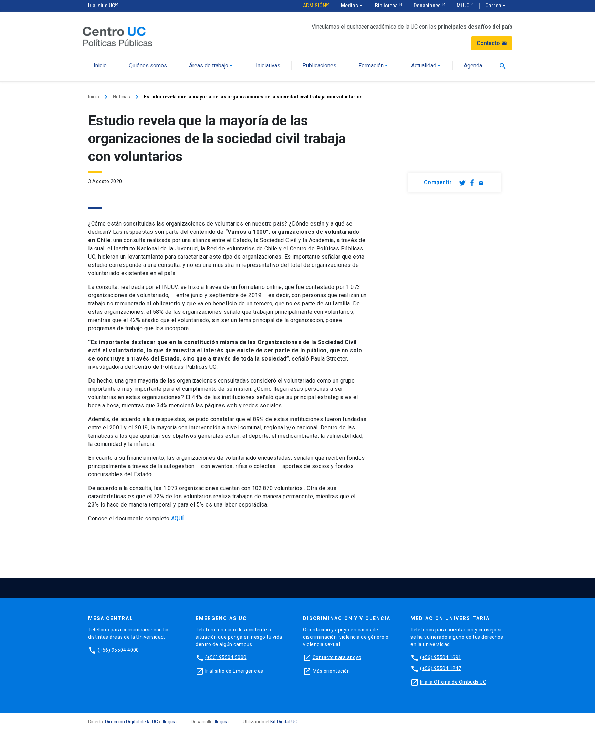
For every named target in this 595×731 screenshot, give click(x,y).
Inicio (100, 66)
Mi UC (463, 5)
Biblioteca (387, 5)
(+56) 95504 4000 (118, 650)
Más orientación (331, 671)
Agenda (473, 66)
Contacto (492, 43)
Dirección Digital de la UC (131, 721)
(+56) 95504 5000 (226, 657)
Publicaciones (319, 66)
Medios (352, 5)
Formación (373, 66)
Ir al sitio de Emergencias (234, 671)
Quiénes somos (148, 66)
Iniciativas (268, 66)
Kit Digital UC (284, 721)
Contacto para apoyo (337, 657)
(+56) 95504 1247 (440, 668)
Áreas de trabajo (211, 66)
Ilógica (170, 721)
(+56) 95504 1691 (440, 657)
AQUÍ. (178, 518)
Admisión (314, 5)
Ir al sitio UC (101, 5)
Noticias (121, 97)
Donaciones (428, 5)
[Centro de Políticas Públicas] (117, 36)
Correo (496, 5)
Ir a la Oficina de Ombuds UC (453, 682)
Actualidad (426, 66)
